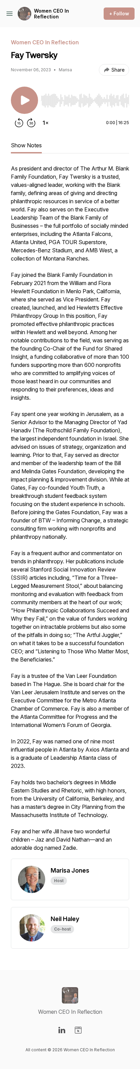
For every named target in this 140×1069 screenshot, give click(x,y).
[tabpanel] (70, 511)
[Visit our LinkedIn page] (61, 1030)
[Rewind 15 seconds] (19, 123)
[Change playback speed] (45, 123)
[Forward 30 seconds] (31, 123)
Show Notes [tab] (26, 145)
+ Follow (119, 13)
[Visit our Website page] (78, 1030)
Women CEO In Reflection (51, 14)
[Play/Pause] (24, 100)
